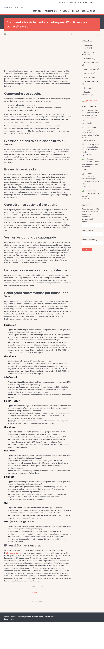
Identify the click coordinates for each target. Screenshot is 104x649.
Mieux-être (88, 77)
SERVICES (37, 11)
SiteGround (10, 377)
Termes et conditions (34, 617)
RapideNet (10, 325)
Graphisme (88, 73)
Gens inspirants (90, 69)
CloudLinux (10, 356)
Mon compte (76, 2)
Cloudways (10, 427)
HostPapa (9, 451)
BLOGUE (75, 11)
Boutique (63, 2)
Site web (87, 88)
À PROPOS (64, 11)
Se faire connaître (91, 81)
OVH (6, 503)
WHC (6, 522)
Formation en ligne (91, 63)
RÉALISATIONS (51, 11)
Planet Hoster (12, 401)
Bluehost (9, 477)
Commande (88, 2)
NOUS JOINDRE (88, 11)
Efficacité (88, 59)
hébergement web (13, 553)
